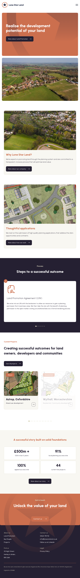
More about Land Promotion (18, 39)
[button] (36, 326)
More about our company (17, 169)
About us (7, 533)
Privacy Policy (44, 551)
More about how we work (17, 243)
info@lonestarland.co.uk (48, 539)
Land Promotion (9, 536)
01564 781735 (44, 536)
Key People (8, 539)
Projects (7, 542)
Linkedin (52, 542)
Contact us (37, 519)
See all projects (11, 364)
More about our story (38, 481)
